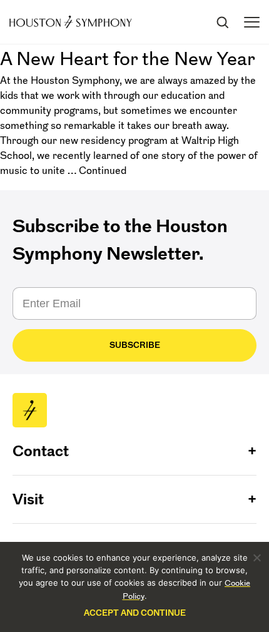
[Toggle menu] (252, 22)
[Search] (222, 21)
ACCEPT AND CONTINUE (135, 613)
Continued (102, 170)
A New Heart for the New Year (127, 58)
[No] (256, 557)
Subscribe (134, 345)
